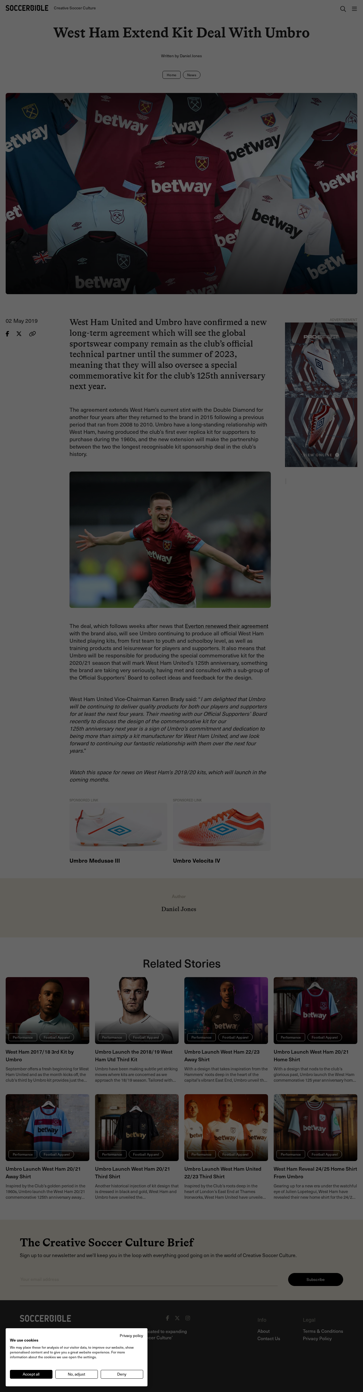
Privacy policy (131, 1335)
